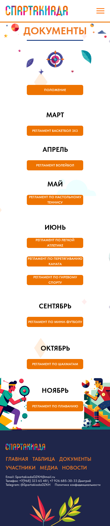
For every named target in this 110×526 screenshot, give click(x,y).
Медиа (49, 468)
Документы (75, 459)
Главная (17, 459)
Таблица (43, 459)
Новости (74, 468)
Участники (21, 468)
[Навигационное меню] (100, 11)
